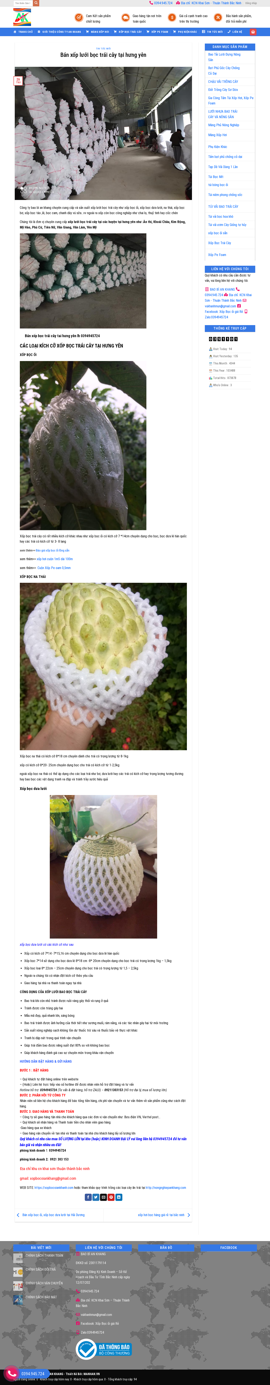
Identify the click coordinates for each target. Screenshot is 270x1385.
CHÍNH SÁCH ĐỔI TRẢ (41, 1269)
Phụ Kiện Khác (217, 147)
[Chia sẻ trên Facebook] (88, 1197)
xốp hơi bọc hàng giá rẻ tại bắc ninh (161, 1215)
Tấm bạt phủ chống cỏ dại (225, 157)
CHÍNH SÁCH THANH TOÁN (44, 1256)
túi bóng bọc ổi (218, 185)
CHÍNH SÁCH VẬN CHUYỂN (44, 1283)
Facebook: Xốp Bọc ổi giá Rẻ (99, 1324)
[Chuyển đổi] (247, 55)
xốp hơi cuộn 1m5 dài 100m (55, 559)
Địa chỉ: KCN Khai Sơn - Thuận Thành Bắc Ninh (210, 3)
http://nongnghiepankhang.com (166, 1188)
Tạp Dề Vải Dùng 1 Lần (223, 167)
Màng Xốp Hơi (217, 135)
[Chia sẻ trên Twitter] (95, 1197)
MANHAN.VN (92, 1374)
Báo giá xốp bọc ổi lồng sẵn (52, 550)
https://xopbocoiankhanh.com (54, 1188)
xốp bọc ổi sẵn (217, 233)
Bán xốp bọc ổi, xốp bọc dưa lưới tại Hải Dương (53, 1215)
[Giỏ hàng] (253, 32)
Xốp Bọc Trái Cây (219, 243)
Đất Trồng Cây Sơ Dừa (223, 90)
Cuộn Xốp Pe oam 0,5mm (54, 568)
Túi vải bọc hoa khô (220, 217)
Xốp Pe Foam (217, 255)
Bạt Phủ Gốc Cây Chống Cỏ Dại (224, 70)
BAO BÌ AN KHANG (222, 289)
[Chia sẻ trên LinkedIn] (118, 1197)
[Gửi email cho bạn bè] (103, 1197)
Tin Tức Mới (103, 48)
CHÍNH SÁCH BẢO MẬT (41, 1297)
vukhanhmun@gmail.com (96, 1315)
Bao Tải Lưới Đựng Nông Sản (224, 57)
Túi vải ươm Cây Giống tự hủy (227, 225)
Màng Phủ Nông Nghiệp (223, 125)
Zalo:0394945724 (92, 1332)
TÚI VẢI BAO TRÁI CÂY (223, 207)
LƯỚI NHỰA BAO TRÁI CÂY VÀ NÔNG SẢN (222, 114)
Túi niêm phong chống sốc (225, 195)
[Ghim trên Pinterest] (111, 1197)
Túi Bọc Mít (215, 177)
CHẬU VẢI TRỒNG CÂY (223, 82)
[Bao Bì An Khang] (39, 17)
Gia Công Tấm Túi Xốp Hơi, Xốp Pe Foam (231, 100)
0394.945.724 (163, 3)
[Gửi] (36, 3)
